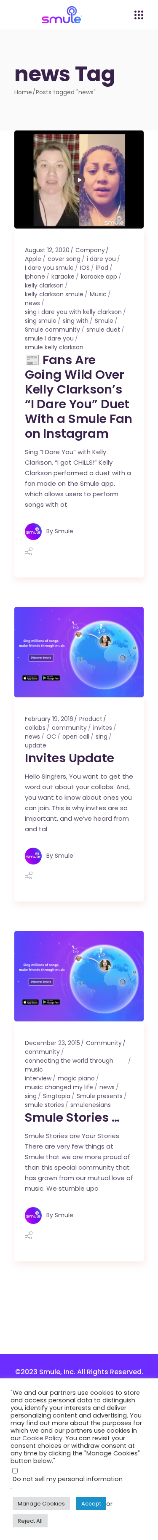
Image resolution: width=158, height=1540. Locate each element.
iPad (102, 267)
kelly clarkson (44, 285)
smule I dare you (49, 338)
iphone (35, 276)
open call (75, 736)
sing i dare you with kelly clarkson (73, 312)
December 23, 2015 (52, 1043)
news (32, 303)
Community (104, 1043)
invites (102, 727)
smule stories (44, 1105)
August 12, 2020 (47, 250)
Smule (104, 321)
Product (90, 719)
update (35, 745)
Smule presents (100, 1096)
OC (51, 736)
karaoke (63, 276)
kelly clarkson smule (54, 294)
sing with (75, 321)
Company (90, 250)
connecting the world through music (69, 1065)
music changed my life (59, 1087)
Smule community (52, 329)
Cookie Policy (42, 1438)
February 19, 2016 (49, 719)
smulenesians (90, 1105)
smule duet (103, 329)
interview (38, 1078)
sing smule (40, 321)
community (69, 727)
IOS (85, 267)
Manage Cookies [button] (41, 1504)
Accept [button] (91, 1504)
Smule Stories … (72, 1117)
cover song (64, 259)
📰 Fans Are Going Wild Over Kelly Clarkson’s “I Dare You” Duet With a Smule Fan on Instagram (78, 396)
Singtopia (56, 1096)
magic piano (76, 1078)
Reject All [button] (30, 1521)
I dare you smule (49, 267)
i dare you (101, 259)
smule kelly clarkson (54, 347)
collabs (35, 727)
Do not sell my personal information (68, 1479)
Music (98, 294)
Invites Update (69, 758)
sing (101, 736)
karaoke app (99, 276)
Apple (33, 259)
